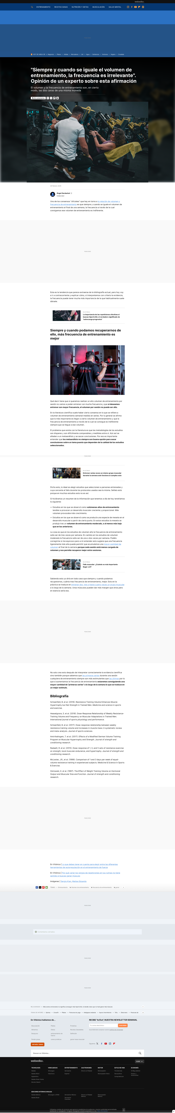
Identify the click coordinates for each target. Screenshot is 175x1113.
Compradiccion (119, 1076)
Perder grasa (35, 1039)
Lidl (82, 54)
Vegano (113, 54)
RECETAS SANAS (61, 7)
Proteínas (73, 1026)
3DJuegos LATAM (53, 1095)
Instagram (128, 7)
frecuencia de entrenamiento (102, 887)
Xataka (33, 1071)
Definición (73, 1033)
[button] (64, 193)
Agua (87, 54)
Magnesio (51, 54)
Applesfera (34, 1076)
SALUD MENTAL (115, 7)
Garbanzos (95, 54)
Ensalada (121, 54)
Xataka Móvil (35, 1073)
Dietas (53, 1029)
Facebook (132, 7)
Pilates (59, 54)
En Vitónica (86, 312)
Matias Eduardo (79, 881)
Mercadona (74, 54)
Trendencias (118, 1071)
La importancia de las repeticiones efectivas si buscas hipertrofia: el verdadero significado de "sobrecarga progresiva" (101, 316)
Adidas (66, 54)
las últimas (114, 678)
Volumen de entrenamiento (80, 887)
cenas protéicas (56, 1039)
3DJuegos (51, 1071)
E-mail (57, 98)
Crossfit (56, 1012)
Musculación (35, 1026)
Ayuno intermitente (105, 1012)
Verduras (105, 54)
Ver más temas (37, 1044)
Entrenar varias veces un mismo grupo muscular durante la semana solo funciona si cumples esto (102, 474)
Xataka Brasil (35, 1097)
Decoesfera (118, 1073)
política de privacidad (116, 1029)
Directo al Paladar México (86, 1095)
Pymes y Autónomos (134, 1074)
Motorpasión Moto (104, 1073)
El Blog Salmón (135, 1071)
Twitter (51, 98)
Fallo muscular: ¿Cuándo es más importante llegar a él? (100, 565)
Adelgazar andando (90, 1012)
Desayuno (34, 1033)
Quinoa (48, 1012)
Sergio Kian (66, 881)
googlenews (143, 7)
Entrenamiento (63, 887)
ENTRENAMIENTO (43, 7)
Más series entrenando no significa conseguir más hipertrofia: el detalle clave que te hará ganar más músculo (78, 1007)
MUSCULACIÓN (98, 7)
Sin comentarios (39, 98)
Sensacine (68, 1071)
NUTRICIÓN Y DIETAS (80, 7)
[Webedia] (139, 1)
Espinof (67, 1073)
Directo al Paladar (86, 1071)
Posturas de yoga (75, 1012)
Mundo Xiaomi (35, 1082)
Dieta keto (124, 1012)
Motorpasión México (102, 1095)
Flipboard (139, 7)
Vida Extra (51, 1073)
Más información (102, 1111)
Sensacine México (70, 1095)
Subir (138, 1061)
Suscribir (122, 1025)
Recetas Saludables (76, 1029)
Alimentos (34, 1029)
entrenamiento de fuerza (56, 1034)
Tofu (116, 1012)
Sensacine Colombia (68, 1098)
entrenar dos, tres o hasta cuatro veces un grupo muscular (97, 585)
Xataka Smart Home (37, 1079)
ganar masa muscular (77, 1039)
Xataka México (36, 1095)
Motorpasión (102, 1071)
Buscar (140, 1053)
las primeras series (90, 675)
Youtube (135, 7)
